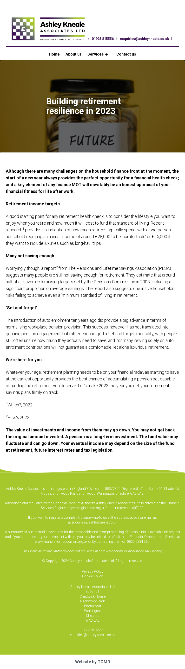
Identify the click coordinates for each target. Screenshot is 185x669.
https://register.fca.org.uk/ (87, 508)
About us (74, 54)
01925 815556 (103, 39)
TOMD (104, 661)
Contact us (126, 54)
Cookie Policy (92, 576)
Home (54, 54)
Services (95, 54)
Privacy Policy (92, 571)
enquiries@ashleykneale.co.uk (144, 39)
